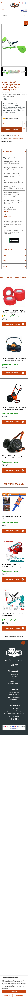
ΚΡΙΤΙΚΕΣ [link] (5, 266)
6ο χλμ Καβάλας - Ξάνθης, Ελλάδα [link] (15, 713)
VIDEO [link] (4, 255)
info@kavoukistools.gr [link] (15, 711)
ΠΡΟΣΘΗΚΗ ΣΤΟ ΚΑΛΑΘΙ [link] (13, 324)
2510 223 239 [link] (5, 2)
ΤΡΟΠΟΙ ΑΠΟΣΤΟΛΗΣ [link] (14, 692)
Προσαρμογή (7, 995)
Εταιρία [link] (5, 260)
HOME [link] (2, 92)
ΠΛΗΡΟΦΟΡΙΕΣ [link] (7, 151)
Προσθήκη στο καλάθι (11, 129)
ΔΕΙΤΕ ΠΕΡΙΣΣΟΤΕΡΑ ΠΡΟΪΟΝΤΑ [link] (14, 637)
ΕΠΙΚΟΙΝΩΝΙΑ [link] (14, 676)
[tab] (14, 151)
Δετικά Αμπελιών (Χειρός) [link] (17, 92)
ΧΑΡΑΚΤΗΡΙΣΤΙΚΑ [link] (8, 249)
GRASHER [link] (9, 141)
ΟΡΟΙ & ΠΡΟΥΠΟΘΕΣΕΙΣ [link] (14, 699)
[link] (26, 23)
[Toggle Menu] (3, 9)
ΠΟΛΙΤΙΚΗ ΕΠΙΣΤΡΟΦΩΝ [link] (14, 697)
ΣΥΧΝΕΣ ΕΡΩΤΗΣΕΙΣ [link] (14, 681)
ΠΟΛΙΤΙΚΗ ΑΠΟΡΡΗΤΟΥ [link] (14, 683)
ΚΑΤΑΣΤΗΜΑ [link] (7, 92)
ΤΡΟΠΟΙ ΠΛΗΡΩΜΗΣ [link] (14, 695)
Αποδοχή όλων (14, 991)
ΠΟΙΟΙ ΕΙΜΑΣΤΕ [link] (14, 674)
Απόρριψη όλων (19, 995)
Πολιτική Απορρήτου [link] (18, 660)
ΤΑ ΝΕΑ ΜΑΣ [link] (14, 679)
